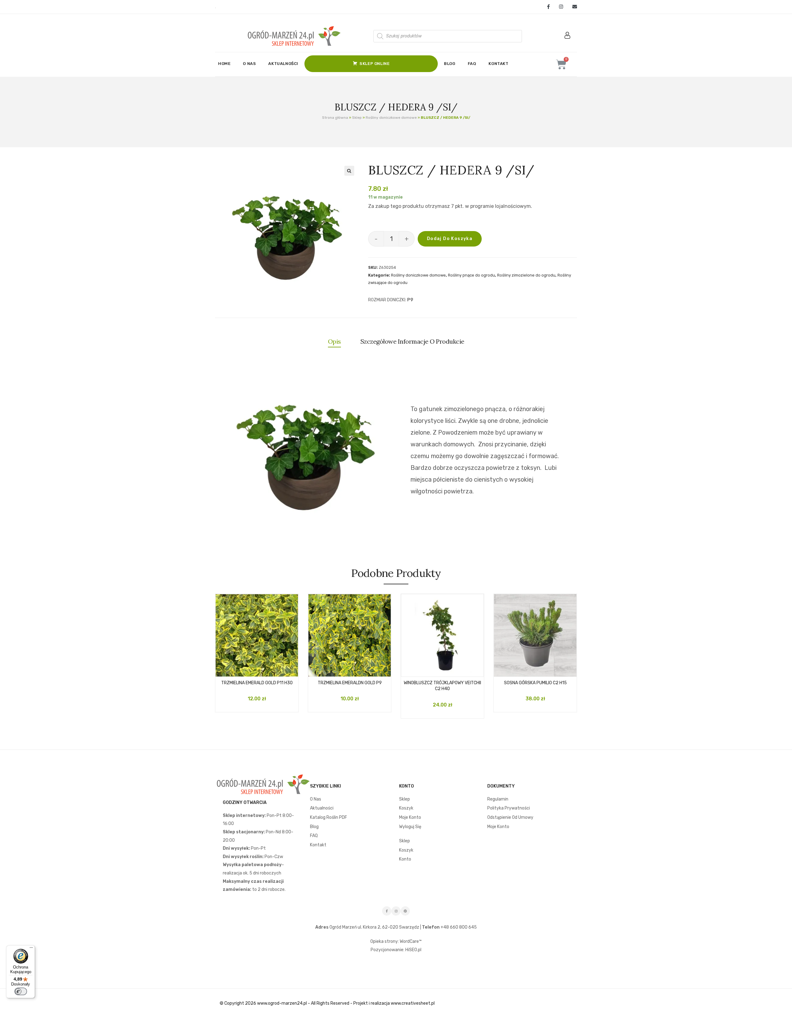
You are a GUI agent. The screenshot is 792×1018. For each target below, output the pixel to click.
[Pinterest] (405, 911)
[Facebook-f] (386, 911)
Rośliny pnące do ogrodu (471, 275)
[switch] (21, 991)
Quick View (263, 670)
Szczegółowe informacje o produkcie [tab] (412, 341)
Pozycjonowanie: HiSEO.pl (396, 949)
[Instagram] (561, 7)
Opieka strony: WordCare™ (396, 941)
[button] (349, 171)
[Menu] (31, 949)
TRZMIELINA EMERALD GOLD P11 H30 (257, 682)
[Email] (572, 7)
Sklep (357, 117)
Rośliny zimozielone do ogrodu (526, 275)
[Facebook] (548, 7)
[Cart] (561, 64)
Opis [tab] (334, 341)
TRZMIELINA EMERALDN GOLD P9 (350, 682)
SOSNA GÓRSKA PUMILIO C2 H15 (535, 682)
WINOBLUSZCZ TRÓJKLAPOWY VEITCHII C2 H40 (442, 686)
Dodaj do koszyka (449, 238)
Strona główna (335, 117)
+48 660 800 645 (458, 927)
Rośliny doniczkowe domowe (391, 117)
